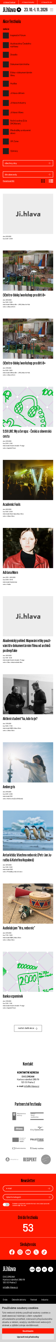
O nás (5, 1300)
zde (25, 1205)
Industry (44, 1300)
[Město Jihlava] (19, 1129)
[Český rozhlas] (37, 1148)
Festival (33, 1300)
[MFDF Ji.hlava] (12, 9)
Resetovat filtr (8, 181)
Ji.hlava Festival (9, 2)
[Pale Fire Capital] (37, 1140)
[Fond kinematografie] (37, 1116)
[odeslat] (49, 1188)
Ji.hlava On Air (46, 2)
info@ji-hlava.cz (31, 1086)
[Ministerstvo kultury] (19, 1116)
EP (44, 1269)
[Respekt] (30, 1159)
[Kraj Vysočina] (37, 1129)
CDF (38, 1269)
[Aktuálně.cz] (12, 1159)
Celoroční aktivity (19, 1300)
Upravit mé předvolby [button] (28, 1337)
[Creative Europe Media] (19, 1140)
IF (50, 1269)
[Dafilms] (46, 1160)
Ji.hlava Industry (28, 2)
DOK (32, 1269)
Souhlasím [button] (28, 1331)
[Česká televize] (19, 1148)
